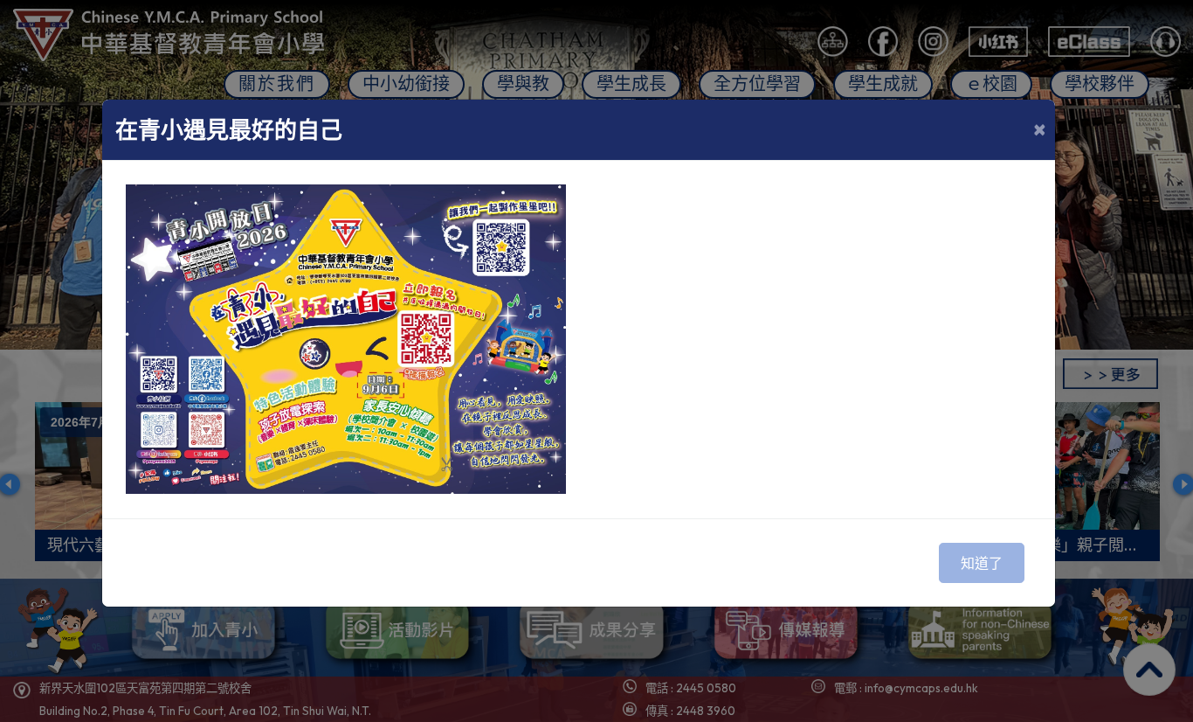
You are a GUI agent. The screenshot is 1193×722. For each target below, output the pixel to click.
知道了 (982, 563)
